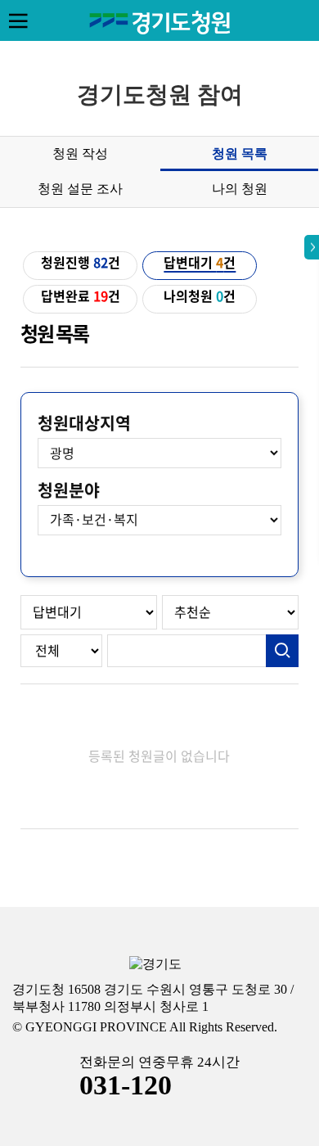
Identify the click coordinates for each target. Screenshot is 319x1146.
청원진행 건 (80, 262)
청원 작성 (80, 153)
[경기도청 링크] (155, 964)
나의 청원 (239, 189)
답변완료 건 (80, 296)
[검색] (282, 650)
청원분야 (69, 490)
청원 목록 (239, 153)
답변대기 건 (200, 262)
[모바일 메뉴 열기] (18, 20)
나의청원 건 (200, 296)
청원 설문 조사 (80, 189)
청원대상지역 (84, 423)
